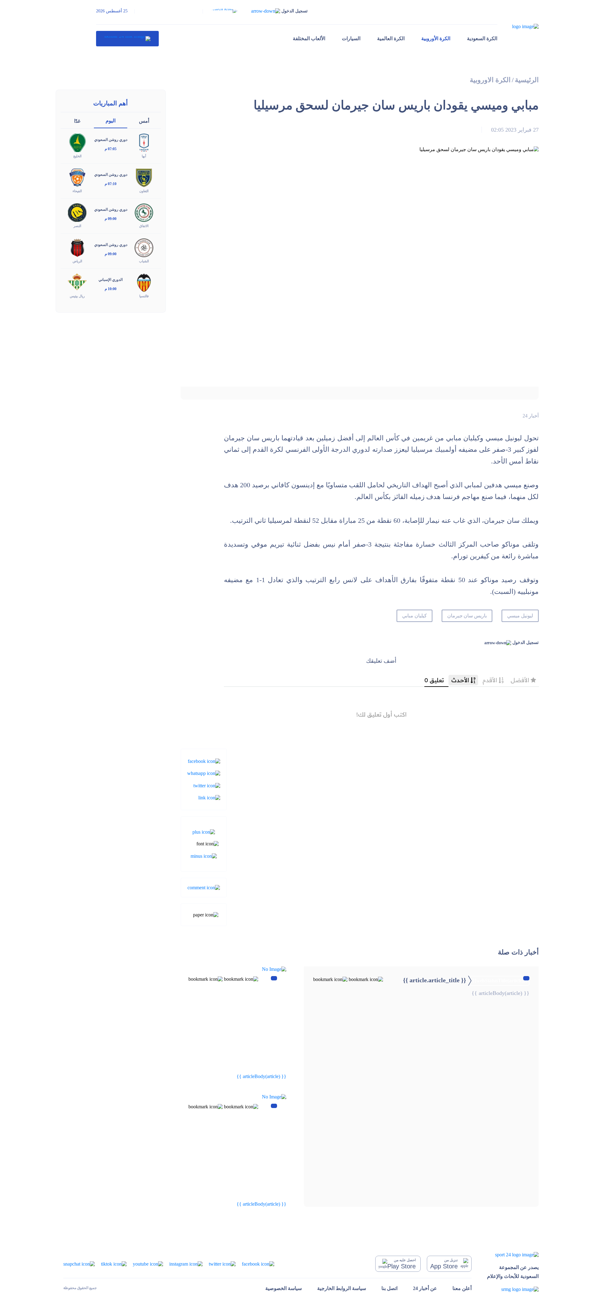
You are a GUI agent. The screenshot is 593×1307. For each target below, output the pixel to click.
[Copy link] (209, 797)
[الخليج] (77, 142)
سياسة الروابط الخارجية (341, 1288)
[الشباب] (144, 247)
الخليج (77, 156)
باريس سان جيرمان (467, 615)
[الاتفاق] (144, 212)
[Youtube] (148, 1263)
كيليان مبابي (414, 615)
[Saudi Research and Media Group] (513, 1289)
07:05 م (110, 149)
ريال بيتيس (77, 296)
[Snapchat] (79, 1263)
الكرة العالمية (391, 38)
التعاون (144, 191)
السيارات (351, 38)
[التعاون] (144, 177)
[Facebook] (204, 760)
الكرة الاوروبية (490, 80)
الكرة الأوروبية (435, 38)
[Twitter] (206, 785)
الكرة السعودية (482, 38)
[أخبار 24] (127, 38)
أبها (144, 156)
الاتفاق (144, 226)
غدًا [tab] (77, 121)
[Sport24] (513, 1254)
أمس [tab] (144, 121)
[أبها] (144, 142)
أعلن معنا (462, 1288)
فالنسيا (144, 296)
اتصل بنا (389, 1288)
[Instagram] (186, 1263)
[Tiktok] (114, 1263)
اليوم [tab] (111, 120)
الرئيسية (527, 80)
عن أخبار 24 (425, 1288)
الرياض (77, 261)
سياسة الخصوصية (283, 1288)
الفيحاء (77, 191)
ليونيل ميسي (520, 615)
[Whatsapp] (203, 773)
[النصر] (77, 212)
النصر (77, 226)
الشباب (144, 261)
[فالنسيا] (144, 282)
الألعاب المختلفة (309, 38)
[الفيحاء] (77, 177)
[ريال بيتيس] (77, 282)
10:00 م (110, 289)
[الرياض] (77, 247)
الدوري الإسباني (111, 279)
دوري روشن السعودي (110, 139)
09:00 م (110, 219)
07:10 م (110, 184)
